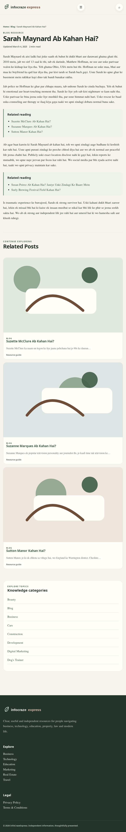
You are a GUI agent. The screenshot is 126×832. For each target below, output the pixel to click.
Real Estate (10, 774)
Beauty (11, 599)
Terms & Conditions (15, 807)
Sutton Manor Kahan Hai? (27, 131)
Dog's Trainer (15, 660)
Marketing (9, 769)
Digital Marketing (18, 651)
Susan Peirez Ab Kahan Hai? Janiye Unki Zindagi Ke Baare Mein (50, 185)
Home (6, 26)
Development (15, 642)
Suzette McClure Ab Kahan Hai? (31, 121)
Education (9, 764)
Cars (10, 625)
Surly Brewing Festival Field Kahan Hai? (36, 190)
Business (12, 617)
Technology (10, 759)
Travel (6, 780)
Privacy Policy (12, 802)
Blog (13, 26)
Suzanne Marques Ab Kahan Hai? (31, 126)
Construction (15, 634)
